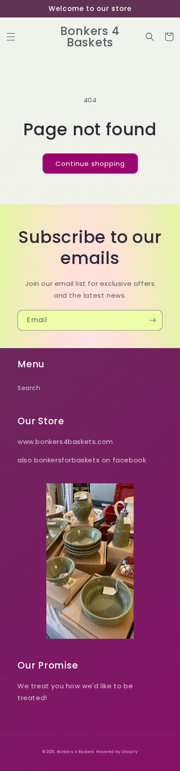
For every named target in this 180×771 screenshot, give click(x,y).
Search (29, 388)
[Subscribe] (152, 320)
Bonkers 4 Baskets (75, 751)
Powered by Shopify (117, 751)
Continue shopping (90, 163)
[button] (11, 36)
